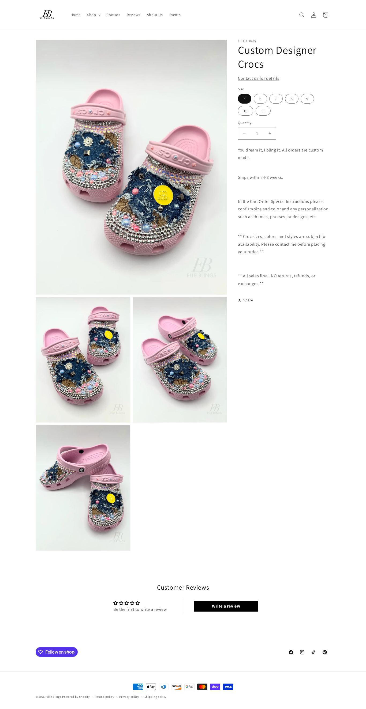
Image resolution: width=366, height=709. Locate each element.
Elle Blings (54, 697)
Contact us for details (258, 78)
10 (246, 110)
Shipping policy (155, 696)
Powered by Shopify (76, 697)
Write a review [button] (226, 606)
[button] (93, 14)
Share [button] (248, 300)
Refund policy (104, 696)
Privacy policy (129, 696)
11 (263, 110)
